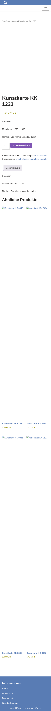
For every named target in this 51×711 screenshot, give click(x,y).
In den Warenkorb (21, 145)
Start (4, 21)
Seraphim (34, 159)
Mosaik (25, 159)
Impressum (7, 693)
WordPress (36, 708)
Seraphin (44, 159)
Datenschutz (8, 698)
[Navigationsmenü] (45, 8)
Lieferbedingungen (10, 703)
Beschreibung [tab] (13, 168)
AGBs (5, 688)
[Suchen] (5, 2)
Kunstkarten (12, 21)
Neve (12, 708)
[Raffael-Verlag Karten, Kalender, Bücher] (10, 8)
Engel (18, 159)
